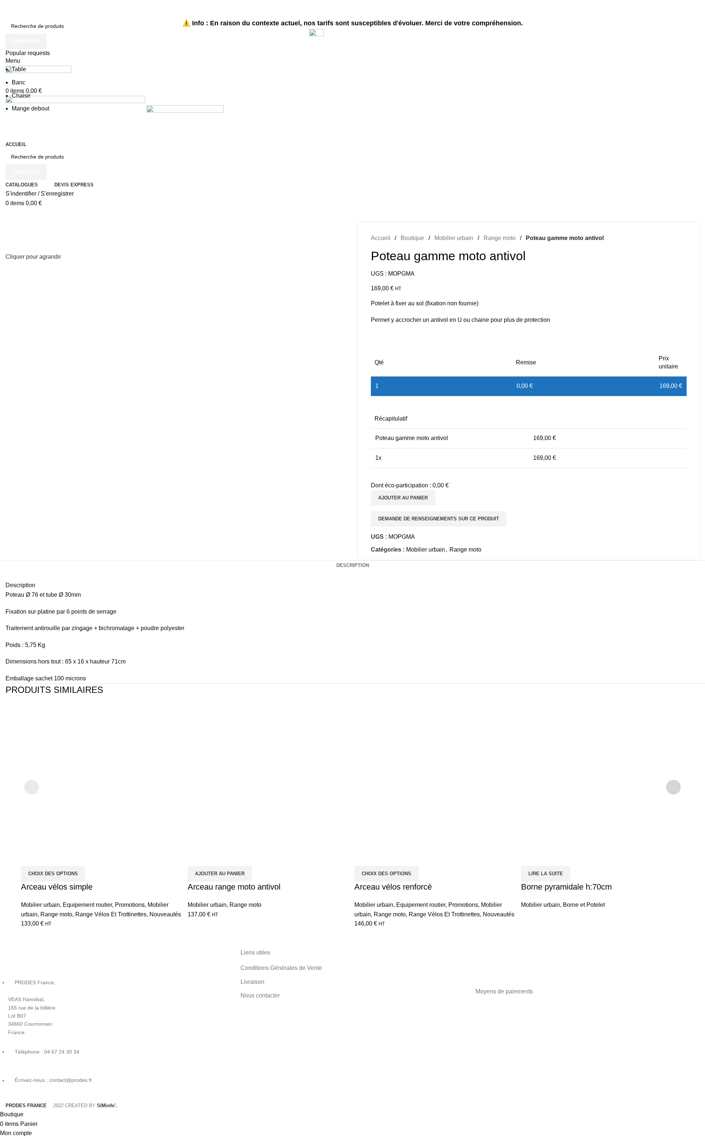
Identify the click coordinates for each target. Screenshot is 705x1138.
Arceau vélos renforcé (393, 886)
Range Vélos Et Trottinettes (111, 914)
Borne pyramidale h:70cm (566, 886)
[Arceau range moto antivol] (269, 784)
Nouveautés (165, 914)
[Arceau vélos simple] (102, 784)
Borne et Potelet (584, 905)
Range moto (56, 914)
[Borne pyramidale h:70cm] (602, 784)
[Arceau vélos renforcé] (435, 784)
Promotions (130, 905)
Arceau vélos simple (57, 886)
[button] (220, 873)
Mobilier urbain (40, 905)
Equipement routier (87, 905)
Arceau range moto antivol (234, 886)
